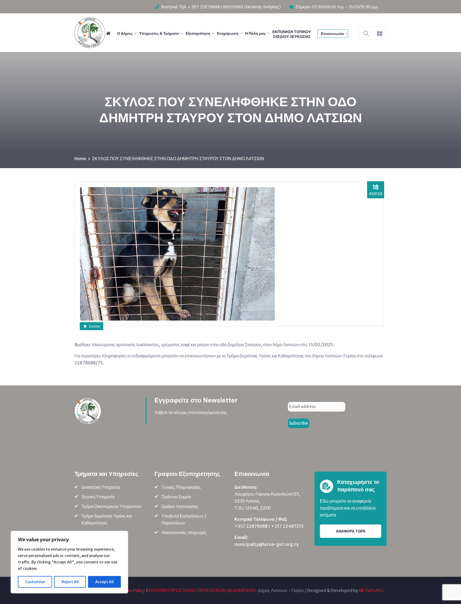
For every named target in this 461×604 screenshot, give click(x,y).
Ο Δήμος (125, 33)
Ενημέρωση (228, 33)
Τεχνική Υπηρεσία (98, 496)
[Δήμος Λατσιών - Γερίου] (89, 32)
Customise (35, 581)
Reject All (70, 581)
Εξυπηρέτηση (198, 33)
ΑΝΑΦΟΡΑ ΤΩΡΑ (350, 531)
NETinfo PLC (371, 590)
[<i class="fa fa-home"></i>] (110, 33)
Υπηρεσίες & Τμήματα (159, 33)
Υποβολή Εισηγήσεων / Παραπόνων (183, 519)
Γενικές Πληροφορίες (181, 487)
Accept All (104, 581)
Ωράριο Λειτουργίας (179, 506)
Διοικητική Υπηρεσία (100, 487)
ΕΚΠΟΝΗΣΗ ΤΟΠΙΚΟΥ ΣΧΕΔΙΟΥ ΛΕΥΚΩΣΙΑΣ (291, 34)
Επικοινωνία (332, 33)
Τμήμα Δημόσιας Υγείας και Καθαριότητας (106, 519)
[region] (69, 562)
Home (80, 158)
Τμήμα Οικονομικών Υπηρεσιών (111, 506)
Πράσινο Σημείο (176, 496)
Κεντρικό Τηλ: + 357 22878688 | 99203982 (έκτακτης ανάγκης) (221, 7)
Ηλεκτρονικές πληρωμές (184, 532)
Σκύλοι (94, 326)
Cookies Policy (130, 590)
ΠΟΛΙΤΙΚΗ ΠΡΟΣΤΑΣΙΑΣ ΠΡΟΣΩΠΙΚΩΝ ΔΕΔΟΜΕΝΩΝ (202, 590)
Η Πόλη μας (255, 33)
